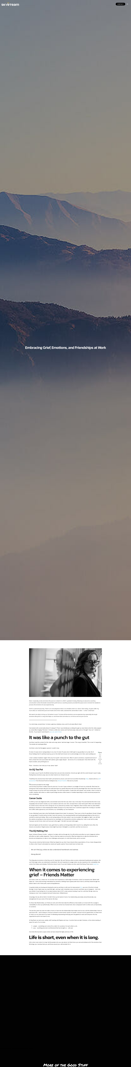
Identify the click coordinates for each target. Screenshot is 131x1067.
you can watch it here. (56, 732)
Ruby (87, 779)
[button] (127, 4)
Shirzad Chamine (62, 781)
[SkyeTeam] (10, 4)
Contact (120, 4)
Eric (81, 887)
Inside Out (95, 864)
